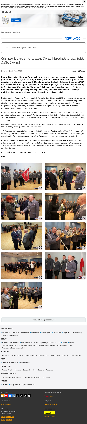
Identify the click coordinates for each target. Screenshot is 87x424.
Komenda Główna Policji (29, 343)
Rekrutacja (49, 370)
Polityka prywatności (6, 420)
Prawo (3, 359)
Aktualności (16, 32)
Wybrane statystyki (31, 355)
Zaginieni (66, 332)
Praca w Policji (6, 366)
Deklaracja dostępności (50, 404)
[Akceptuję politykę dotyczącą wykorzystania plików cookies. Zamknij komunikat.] (84, 1)
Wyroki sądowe (25, 363)
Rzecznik (5, 385)
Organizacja (44, 343)
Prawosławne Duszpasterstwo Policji (14, 348)
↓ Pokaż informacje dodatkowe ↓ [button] (43, 320)
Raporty (65, 355)
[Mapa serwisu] (6, 12)
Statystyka (5, 351)
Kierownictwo (14, 343)
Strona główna (6, 32)
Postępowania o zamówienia (11, 377)
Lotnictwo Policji (77, 332)
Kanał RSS (2, 395)
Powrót (73, 71)
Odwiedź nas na (6, 395)
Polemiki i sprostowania (10, 335)
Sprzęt (71, 343)
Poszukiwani (57, 332)
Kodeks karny (44, 355)
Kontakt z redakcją (6, 404)
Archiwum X (35, 332)
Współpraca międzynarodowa (25, 345)
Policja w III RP (55, 343)
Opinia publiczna (75, 355)
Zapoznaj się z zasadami (7, 417)
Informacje (5, 355)
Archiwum (47, 377)
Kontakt (4, 381)
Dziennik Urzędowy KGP (10, 363)
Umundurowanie (7, 345)
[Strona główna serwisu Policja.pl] (3, 12)
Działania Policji (7, 329)
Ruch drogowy (46, 332)
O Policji (4, 339)
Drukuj (82, 71)
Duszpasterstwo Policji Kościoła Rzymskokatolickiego (54, 345)
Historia (64, 343)
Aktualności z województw (20, 332)
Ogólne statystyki (17, 355)
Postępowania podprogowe (32, 377)
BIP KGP (52, 396)
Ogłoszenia (26, 370)
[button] (83, 12)
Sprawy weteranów (28, 385)
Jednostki (5, 343)
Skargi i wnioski (15, 385)
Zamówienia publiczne (8, 373)
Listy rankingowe (38, 370)
